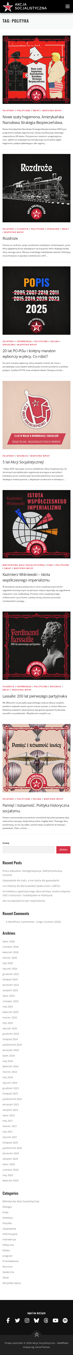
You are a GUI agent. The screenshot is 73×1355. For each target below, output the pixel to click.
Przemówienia (11, 1261)
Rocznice (22, 456)
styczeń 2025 (10, 1028)
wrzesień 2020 (11, 1153)
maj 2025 (8, 1006)
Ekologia (7, 1206)
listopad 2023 (10, 1093)
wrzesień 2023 (11, 1104)
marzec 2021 (10, 1126)
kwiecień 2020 (11, 1180)
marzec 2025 (10, 1017)
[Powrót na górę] (37, 1335)
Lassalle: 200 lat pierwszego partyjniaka (35, 696)
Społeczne (53, 229)
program (7, 1255)
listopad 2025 (10, 979)
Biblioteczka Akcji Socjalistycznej (24, 565)
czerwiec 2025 (11, 1001)
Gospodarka (9, 1228)
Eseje (50, 565)
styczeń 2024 (10, 1082)
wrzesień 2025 (11, 984)
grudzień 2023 (11, 1088)
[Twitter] (17, 1320)
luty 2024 (8, 1077)
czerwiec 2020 (11, 1169)
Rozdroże (10, 238)
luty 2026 (8, 963)
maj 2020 (8, 1175)
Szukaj (6, 843)
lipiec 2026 (9, 941)
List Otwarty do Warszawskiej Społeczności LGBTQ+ (32, 885)
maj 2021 (8, 1120)
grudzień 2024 (11, 1033)
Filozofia (23, 229)
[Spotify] (65, 1320)
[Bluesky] (36, 1320)
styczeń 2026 (10, 968)
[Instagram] (27, 1320)
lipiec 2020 (9, 1164)
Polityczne (23, 110)
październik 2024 (12, 1044)
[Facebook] (8, 1320)
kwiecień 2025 (11, 1012)
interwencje (24, 341)
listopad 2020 (10, 1142)
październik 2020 (12, 1148)
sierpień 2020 (10, 1158)
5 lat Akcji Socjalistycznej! (23, 461)
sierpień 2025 (10, 990)
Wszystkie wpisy (52, 110)
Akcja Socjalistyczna (31, 6)
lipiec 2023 (9, 1115)
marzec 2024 (10, 1071)
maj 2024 (8, 1061)
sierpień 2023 (10, 1110)
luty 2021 (8, 1131)
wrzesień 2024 (11, 1050)
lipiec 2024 (9, 1055)
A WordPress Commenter (20, 921)
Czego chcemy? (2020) (48, 921)
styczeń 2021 (10, 1137)
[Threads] (46, 1320)
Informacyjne (10, 1234)
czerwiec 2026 (11, 946)
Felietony (8, 110)
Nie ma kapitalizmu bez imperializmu (24, 900)
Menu (67, 6)
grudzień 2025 (11, 974)
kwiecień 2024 (11, 1066)
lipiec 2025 (9, 995)
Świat (36, 110)
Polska (54, 341)
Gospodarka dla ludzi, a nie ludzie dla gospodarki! (31, 880)
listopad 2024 (10, 1039)
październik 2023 (12, 1099)
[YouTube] (55, 1320)
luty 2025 (8, 1023)
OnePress (62, 1343)
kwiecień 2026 (11, 952)
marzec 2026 (10, 957)
